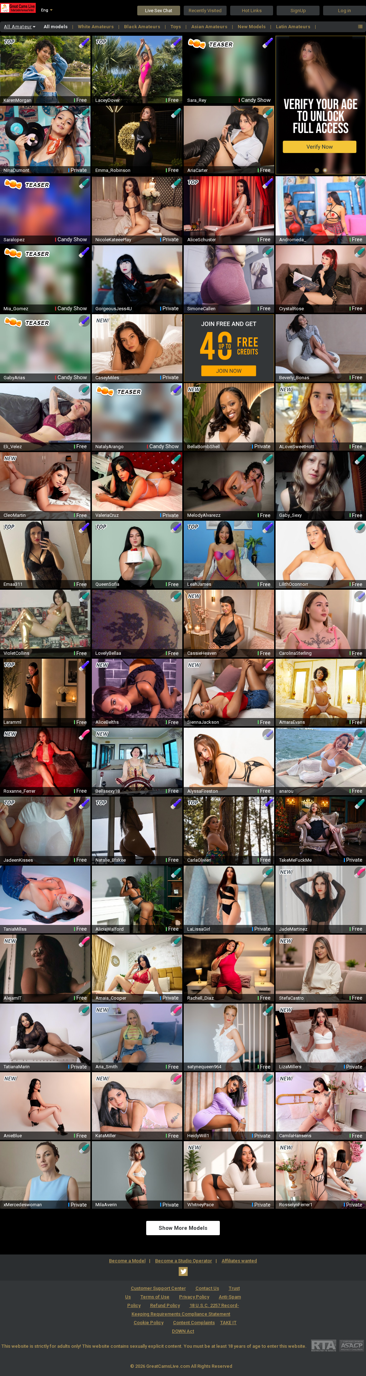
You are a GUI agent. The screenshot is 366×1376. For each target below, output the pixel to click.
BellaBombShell (203, 446)
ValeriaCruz (107, 515)
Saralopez (14, 239)
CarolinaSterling (295, 653)
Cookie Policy (148, 1322)
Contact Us (207, 1288)
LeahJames (199, 584)
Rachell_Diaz (200, 998)
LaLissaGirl (198, 929)
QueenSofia (107, 584)
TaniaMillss (15, 929)
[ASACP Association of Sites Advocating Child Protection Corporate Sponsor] (351, 1345)
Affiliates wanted (239, 1260)
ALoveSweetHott (296, 446)
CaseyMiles (107, 377)
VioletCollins (16, 653)
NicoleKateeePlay (113, 239)
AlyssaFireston (202, 791)
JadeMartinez (293, 929)
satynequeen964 (204, 1066)
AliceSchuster (201, 239)
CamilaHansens (295, 1135)
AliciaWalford (109, 929)
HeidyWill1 (198, 1135)
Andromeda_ (292, 239)
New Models (252, 26)
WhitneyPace (200, 1204)
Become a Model (127, 1260)
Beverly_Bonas (294, 377)
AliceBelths (107, 722)
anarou (286, 791)
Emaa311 (13, 584)
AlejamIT (12, 998)
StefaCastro (291, 998)
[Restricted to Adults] (323, 1345)
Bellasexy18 (107, 791)
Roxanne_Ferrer (19, 791)
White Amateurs (96, 26)
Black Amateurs (142, 26)
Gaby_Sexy (290, 515)
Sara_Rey (196, 100)
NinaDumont (16, 170)
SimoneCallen (201, 308)
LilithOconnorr (293, 584)
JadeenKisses (18, 860)
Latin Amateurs (293, 26)
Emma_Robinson (112, 170)
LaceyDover (107, 100)
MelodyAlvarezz (204, 515)
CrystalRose (291, 308)
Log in (344, 10)
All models (56, 26)
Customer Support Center (158, 1288)
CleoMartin (15, 515)
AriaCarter (197, 170)
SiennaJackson (203, 722)
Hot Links (252, 10)
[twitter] (183, 1271)
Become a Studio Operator (183, 1260)
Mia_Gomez (16, 308)
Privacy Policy (194, 1297)
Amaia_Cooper (110, 998)
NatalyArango (109, 446)
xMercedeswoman (23, 1204)
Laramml (12, 722)
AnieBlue (13, 1135)
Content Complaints (194, 1322)
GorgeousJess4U (113, 308)
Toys (176, 26)
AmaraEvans (292, 722)
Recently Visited (205, 10)
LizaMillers (290, 1066)
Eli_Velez (13, 446)
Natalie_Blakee (110, 860)
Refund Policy (165, 1305)
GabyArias (14, 377)
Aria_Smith (106, 1066)
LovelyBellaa (108, 653)
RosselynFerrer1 (295, 1204)
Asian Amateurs (209, 26)
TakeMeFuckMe (295, 860)
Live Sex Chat (158, 10)
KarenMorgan (17, 100)
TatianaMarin (17, 1066)
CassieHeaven (202, 653)
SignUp (298, 10)
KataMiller (105, 1135)
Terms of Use (154, 1297)
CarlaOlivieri (199, 860)
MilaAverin (106, 1204)
